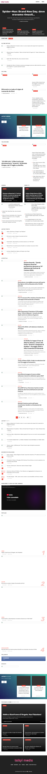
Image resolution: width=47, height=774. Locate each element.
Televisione (28, 739)
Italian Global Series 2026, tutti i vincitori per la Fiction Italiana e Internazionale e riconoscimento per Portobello (38, 155)
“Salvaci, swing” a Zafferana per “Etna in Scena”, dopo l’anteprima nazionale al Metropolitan (23, 446)
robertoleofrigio (24, 21)
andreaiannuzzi (6, 93)
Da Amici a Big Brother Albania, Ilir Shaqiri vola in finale (18, 251)
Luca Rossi (21, 382)
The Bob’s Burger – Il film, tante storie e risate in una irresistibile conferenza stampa (25, 476)
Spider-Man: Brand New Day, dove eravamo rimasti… (23, 13)
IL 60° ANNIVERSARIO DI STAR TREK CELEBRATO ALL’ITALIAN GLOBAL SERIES (39, 172)
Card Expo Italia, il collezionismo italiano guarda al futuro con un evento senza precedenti (26, 434)
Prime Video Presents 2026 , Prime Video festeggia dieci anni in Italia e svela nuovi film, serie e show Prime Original (39, 165)
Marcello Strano (23, 321)
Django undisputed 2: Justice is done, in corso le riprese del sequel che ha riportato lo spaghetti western (25, 46)
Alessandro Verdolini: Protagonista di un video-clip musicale (24, 129)
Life (20, 764)
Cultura (10, 38)
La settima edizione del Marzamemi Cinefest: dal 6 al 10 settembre (15, 206)
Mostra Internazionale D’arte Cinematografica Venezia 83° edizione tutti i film (8, 32)
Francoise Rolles (23, 413)
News (35, 145)
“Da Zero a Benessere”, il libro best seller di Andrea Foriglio (19, 465)
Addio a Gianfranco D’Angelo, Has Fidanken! (16, 231)
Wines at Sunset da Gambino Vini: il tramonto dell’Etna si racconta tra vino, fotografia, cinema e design (12, 217)
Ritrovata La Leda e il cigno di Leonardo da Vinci (12, 90)
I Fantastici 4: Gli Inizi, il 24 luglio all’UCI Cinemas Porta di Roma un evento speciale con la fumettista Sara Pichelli (26, 461)
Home (12, 764)
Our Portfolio (32, 764)
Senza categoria (6, 739)
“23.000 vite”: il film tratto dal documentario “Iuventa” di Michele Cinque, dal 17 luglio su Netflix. (14, 163)
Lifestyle (20, 309)
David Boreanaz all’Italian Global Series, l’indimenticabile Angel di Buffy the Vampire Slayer (34, 215)
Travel (23, 764)
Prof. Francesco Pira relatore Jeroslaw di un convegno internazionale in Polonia (31, 298)
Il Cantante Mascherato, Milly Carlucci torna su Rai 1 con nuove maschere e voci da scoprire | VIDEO (38, 130)
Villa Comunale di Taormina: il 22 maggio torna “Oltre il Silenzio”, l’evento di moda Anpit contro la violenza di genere (30, 313)
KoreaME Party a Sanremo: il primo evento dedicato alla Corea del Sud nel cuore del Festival (30, 389)
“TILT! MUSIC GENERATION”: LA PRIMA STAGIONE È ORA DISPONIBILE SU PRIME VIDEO (25, 439)
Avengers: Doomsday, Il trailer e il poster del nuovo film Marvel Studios (38, 32)
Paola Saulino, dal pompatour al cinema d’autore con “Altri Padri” (20, 241)
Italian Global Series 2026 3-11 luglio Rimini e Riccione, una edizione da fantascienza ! (39, 178)
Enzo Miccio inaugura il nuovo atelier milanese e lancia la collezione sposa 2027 (31, 375)
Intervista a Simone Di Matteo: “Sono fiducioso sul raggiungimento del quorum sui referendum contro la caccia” (24, 472)
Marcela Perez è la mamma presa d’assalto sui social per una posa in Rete (22, 245)
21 (27, 417)
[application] (23, 497)
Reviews (16, 764)
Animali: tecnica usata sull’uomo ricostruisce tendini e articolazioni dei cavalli (29, 405)
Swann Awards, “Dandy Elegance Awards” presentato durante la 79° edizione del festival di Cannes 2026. (33, 266)
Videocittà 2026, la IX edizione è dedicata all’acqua (31, 327)
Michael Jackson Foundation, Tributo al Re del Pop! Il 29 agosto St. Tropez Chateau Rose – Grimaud (26, 53)
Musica (23, 125)
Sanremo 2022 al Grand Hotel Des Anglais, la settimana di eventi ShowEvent (38, 84)
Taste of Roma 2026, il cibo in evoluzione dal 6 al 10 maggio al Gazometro (31, 361)
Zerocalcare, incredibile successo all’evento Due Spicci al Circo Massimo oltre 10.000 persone (31, 284)
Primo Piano (38, 125)
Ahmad (30, 771)
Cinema (23, 8)
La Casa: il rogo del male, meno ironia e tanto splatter (38, 689)
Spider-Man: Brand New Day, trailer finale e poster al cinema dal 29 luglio (23, 32)
